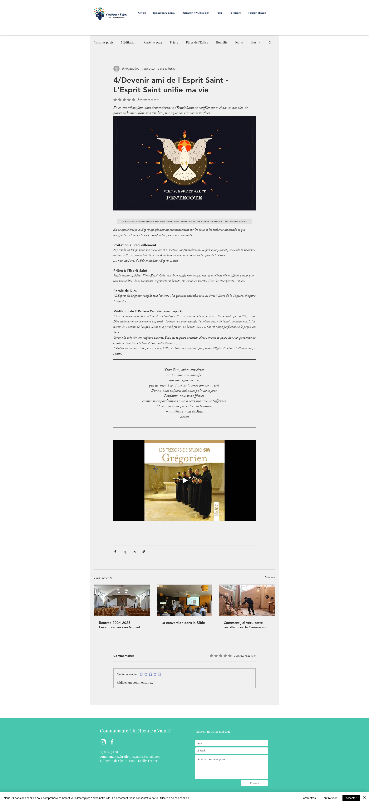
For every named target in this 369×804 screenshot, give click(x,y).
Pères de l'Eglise (197, 42)
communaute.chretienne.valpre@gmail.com (130, 756)
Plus (253, 42)
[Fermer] (364, 798)
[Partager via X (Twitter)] (124, 552)
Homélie (222, 42)
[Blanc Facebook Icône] (112, 741)
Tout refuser (329, 798)
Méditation (128, 42)
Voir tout (270, 577)
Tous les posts (103, 42)
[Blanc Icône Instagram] (103, 741)
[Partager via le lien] (143, 552)
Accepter (351, 798)
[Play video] (184, 480)
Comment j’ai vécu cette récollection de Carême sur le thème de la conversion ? (246, 624)
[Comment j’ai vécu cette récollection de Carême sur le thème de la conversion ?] (247, 600)
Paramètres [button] (309, 798)
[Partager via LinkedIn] (134, 552)
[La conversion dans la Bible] (184, 600)
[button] (270, 42)
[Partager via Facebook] (115, 552)
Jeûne (239, 42)
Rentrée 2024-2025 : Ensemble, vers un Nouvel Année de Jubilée (119, 624)
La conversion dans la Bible (183, 622)
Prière (174, 42)
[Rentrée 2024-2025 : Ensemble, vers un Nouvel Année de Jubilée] (122, 600)
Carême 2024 (153, 42)
